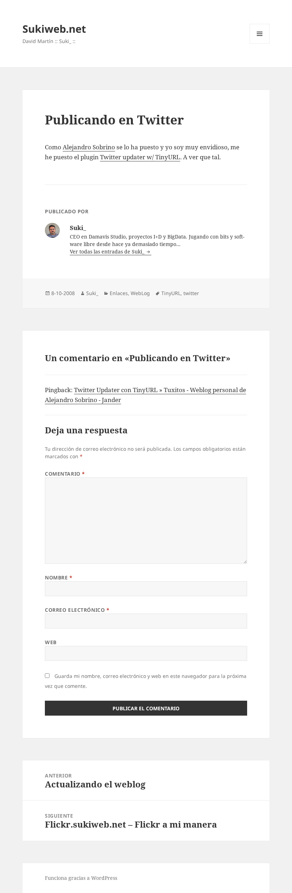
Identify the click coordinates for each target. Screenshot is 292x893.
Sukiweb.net (54, 29)
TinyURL (171, 293)
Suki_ (92, 293)
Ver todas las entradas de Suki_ (108, 251)
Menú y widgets (260, 43)
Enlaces (119, 293)
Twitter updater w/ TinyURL (140, 157)
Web (51, 642)
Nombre (58, 577)
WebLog (140, 293)
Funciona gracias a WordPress (81, 878)
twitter (191, 293)
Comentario (65, 473)
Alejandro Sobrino (89, 147)
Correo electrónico (77, 609)
